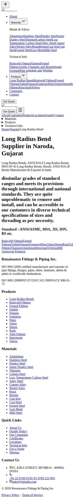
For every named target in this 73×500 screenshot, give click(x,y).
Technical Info (14, 125)
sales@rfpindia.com (24, 481)
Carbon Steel (44, 39)
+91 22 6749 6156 (20, 478)
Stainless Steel (32, 36)
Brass (35, 46)
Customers (15, 91)
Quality (49, 115)
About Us (15, 427)
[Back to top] (5, 5)
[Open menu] (20, 110)
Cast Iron (53, 46)
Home (5, 129)
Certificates (16, 438)
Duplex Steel (49, 36)
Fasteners (42, 84)
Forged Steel (23, 50)
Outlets (22, 84)
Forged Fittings (18, 306)
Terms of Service (32, 495)
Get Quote (9, 101)
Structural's (42, 248)
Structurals (25, 87)
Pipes (51, 84)
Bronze (43, 46)
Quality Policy (18, 431)
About (13, 16)
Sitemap (14, 452)
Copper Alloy (17, 384)
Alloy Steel (48, 43)
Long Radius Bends (21, 80)
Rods (65, 244)
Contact (14, 94)
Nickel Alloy (24, 46)
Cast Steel (15, 402)
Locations (39, 115)
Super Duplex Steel (21, 367)
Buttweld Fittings (20, 63)
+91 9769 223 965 (43, 478)
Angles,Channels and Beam (35, 67)
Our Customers (18, 434)
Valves (36, 87)
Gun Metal (37, 50)
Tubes (58, 84)
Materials (16, 22)
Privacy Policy (10, 495)
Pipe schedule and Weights (36, 70)
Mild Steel (50, 50)
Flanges (35, 63)
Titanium (30, 39)
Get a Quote (16, 449)
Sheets (66, 84)
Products (16, 76)
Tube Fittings (17, 334)
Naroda (14, 129)
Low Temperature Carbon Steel (33, 41)
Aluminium (16, 36)
